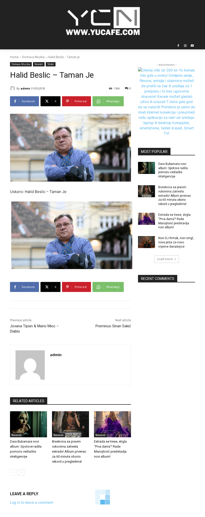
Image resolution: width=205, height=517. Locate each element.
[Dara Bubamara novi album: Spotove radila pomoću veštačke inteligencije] (28, 424)
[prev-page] (13, 472)
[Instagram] (185, 46)
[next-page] (21, 472)
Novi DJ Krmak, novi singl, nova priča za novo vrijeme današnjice (176, 242)
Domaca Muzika (33, 57)
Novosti (38, 64)
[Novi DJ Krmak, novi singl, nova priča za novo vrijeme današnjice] (146, 242)
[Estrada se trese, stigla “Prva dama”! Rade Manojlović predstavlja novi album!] (112, 424)
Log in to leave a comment (31, 502)
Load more (165, 259)
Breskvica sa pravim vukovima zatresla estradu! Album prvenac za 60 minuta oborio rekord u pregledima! (69, 451)
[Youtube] (192, 46)
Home (14, 57)
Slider (50, 64)
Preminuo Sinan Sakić (113, 326)
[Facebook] (178, 46)
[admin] (13, 88)
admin (25, 88)
